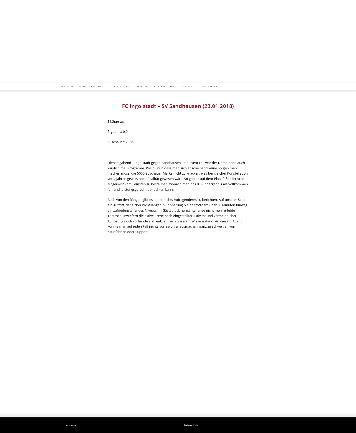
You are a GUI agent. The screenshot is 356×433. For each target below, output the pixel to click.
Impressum (71, 425)
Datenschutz (191, 425)
